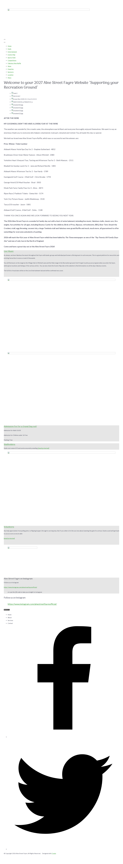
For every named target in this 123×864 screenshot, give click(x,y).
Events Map (11, 55)
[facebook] (63, 737)
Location (10, 75)
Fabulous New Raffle (14, 63)
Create (54, 853)
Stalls (9, 49)
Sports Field (11, 57)
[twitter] (63, 849)
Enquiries (11, 69)
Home (9, 46)
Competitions (12, 60)
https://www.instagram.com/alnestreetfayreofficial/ (20, 587)
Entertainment (12, 52)
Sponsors (11, 72)
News (9, 66)
